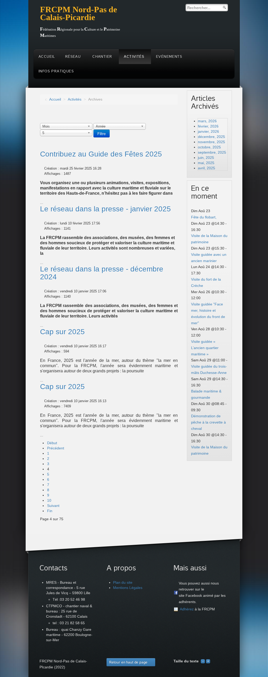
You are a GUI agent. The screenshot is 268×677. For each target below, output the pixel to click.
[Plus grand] (208, 661)
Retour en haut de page (128, 662)
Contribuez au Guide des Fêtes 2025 (101, 154)
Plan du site (122, 582)
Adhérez (187, 609)
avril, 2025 (206, 168)
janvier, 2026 (208, 131)
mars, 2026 (207, 121)
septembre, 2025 (212, 152)
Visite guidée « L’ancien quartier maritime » (205, 347)
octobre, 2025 (209, 147)
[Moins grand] (203, 661)
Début (52, 443)
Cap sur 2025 (62, 332)
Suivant (53, 506)
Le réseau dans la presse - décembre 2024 (101, 273)
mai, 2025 (206, 163)
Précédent (55, 448)
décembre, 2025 (211, 137)
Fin (49, 511)
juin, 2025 (206, 157)
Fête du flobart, (203, 217)
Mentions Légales (127, 588)
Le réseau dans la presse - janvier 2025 (105, 209)
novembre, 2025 (211, 142)
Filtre (101, 133)
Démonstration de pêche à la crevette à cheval (208, 422)
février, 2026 (208, 126)
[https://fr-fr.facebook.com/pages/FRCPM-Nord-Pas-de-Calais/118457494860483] (176, 592)
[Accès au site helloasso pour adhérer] (176, 609)
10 (49, 500)
